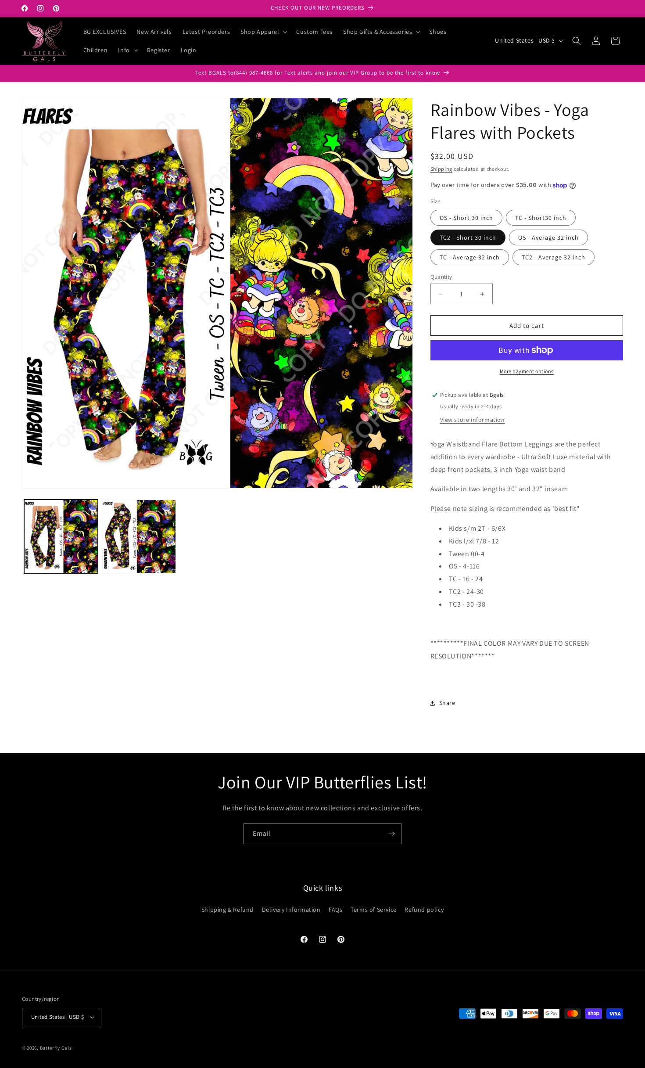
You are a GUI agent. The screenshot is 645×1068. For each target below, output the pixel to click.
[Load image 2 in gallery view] (139, 536)
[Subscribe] (391, 833)
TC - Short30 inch (540, 218)
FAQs (335, 909)
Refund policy (424, 909)
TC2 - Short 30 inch (468, 237)
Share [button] (447, 703)
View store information (472, 420)
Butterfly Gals (56, 1048)
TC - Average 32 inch (470, 257)
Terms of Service (374, 909)
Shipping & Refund (227, 909)
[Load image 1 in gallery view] (61, 536)
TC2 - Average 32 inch (553, 257)
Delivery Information (291, 909)
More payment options (527, 371)
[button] (263, 31)
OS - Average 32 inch (548, 237)
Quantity (441, 276)
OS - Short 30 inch (466, 218)
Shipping (441, 168)
